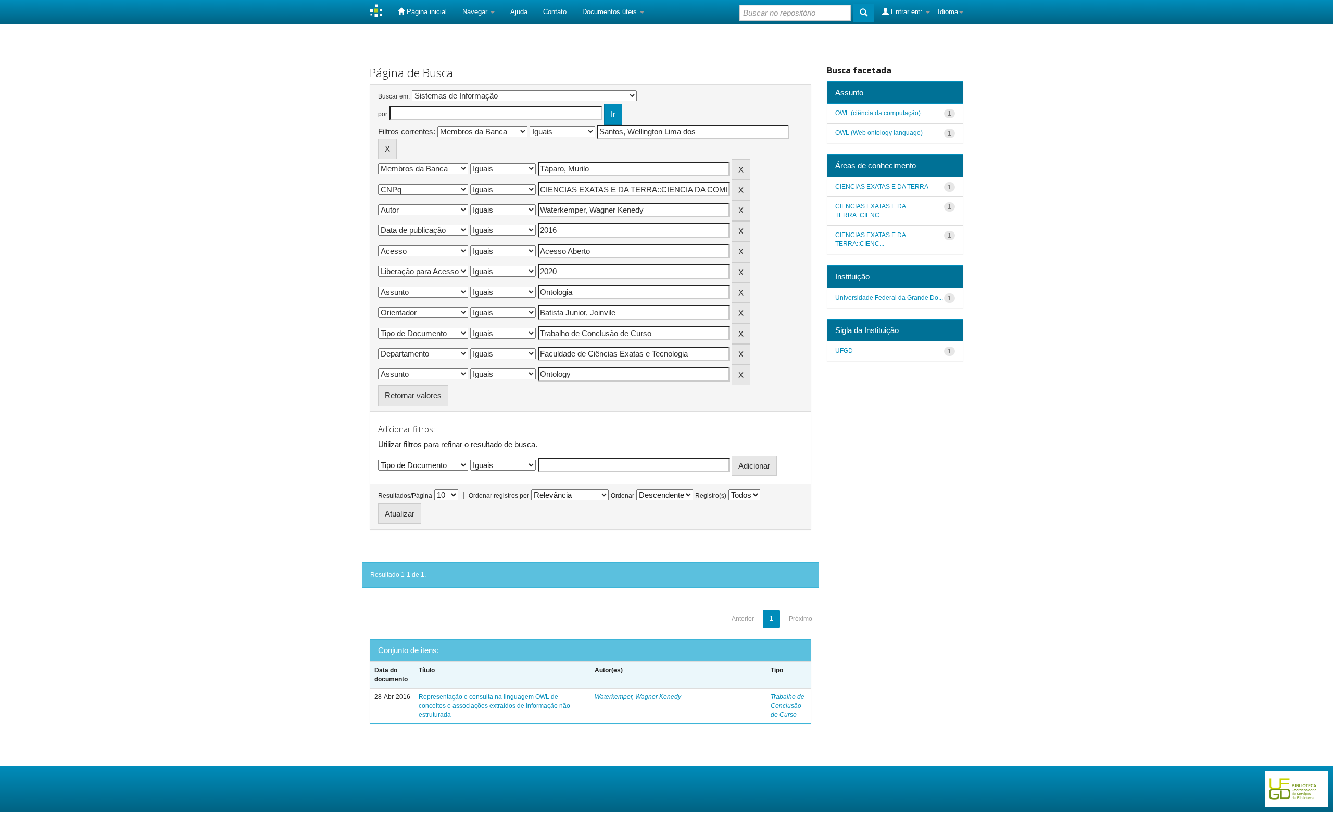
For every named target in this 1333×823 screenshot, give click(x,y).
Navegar (475, 12)
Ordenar (622, 495)
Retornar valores (413, 395)
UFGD (844, 350)
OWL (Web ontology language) (879, 133)
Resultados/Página (405, 495)
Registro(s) (710, 495)
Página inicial (426, 12)
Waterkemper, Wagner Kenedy (638, 697)
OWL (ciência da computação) (878, 113)
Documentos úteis (610, 12)
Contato (555, 12)
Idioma (948, 12)
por (382, 114)
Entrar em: (907, 12)
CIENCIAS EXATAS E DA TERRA (881, 186)
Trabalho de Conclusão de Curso (787, 705)
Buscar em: (394, 96)
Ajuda (518, 12)
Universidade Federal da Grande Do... (889, 297)
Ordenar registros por (499, 495)
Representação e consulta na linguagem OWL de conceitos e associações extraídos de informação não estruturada (494, 705)
